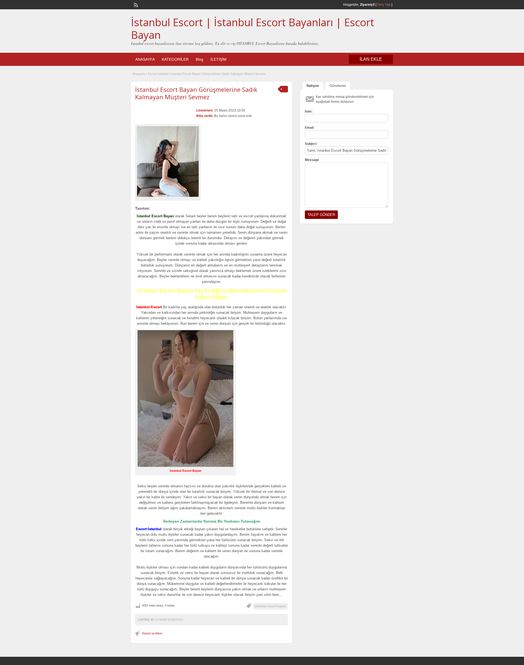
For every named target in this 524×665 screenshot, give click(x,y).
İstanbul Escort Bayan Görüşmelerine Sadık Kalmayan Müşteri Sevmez (196, 93)
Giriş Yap (384, 5)
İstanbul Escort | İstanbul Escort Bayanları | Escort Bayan (252, 28)
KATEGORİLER (175, 59)
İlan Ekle (371, 59)
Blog (199, 59)
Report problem (152, 633)
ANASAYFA (145, 59)
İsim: (308, 111)
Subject (311, 144)
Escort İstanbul (158, 73)
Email (309, 128)
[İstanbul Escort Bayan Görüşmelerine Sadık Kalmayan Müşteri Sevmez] (168, 161)
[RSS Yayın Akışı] (135, 4)
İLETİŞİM (218, 59)
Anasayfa (138, 73)
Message (312, 160)
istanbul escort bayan (270, 606)
